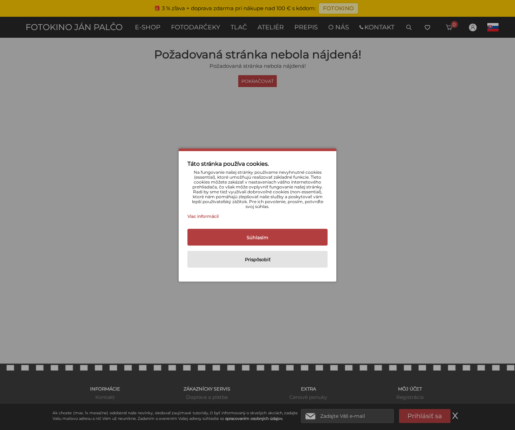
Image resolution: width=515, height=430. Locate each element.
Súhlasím (257, 237)
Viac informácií (203, 216)
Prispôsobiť (257, 259)
